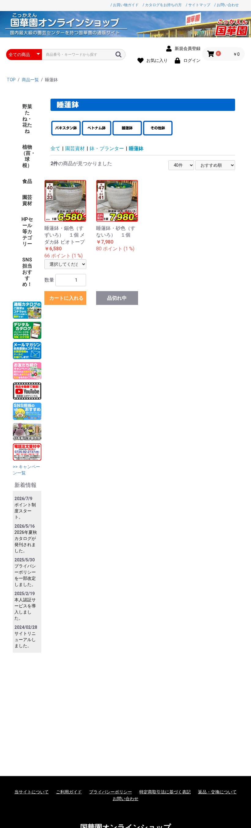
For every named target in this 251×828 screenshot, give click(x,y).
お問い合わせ (125, 798)
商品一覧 (30, 79)
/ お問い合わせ (226, 5)
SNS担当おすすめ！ (27, 272)
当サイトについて (31, 791)
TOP (11, 79)
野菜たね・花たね (27, 119)
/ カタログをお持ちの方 (162, 5)
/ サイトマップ (198, 5)
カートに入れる (66, 298)
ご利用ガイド (69, 791)
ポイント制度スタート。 (25, 510)
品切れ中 (117, 298)
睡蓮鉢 (136, 148)
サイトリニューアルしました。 (25, 639)
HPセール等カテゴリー (27, 231)
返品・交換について (217, 791)
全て (55, 148)
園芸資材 (27, 200)
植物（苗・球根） (28, 156)
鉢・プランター (107, 148)
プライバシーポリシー (110, 791)
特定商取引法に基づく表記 (165, 791)
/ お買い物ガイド (125, 5)
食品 (27, 181)
